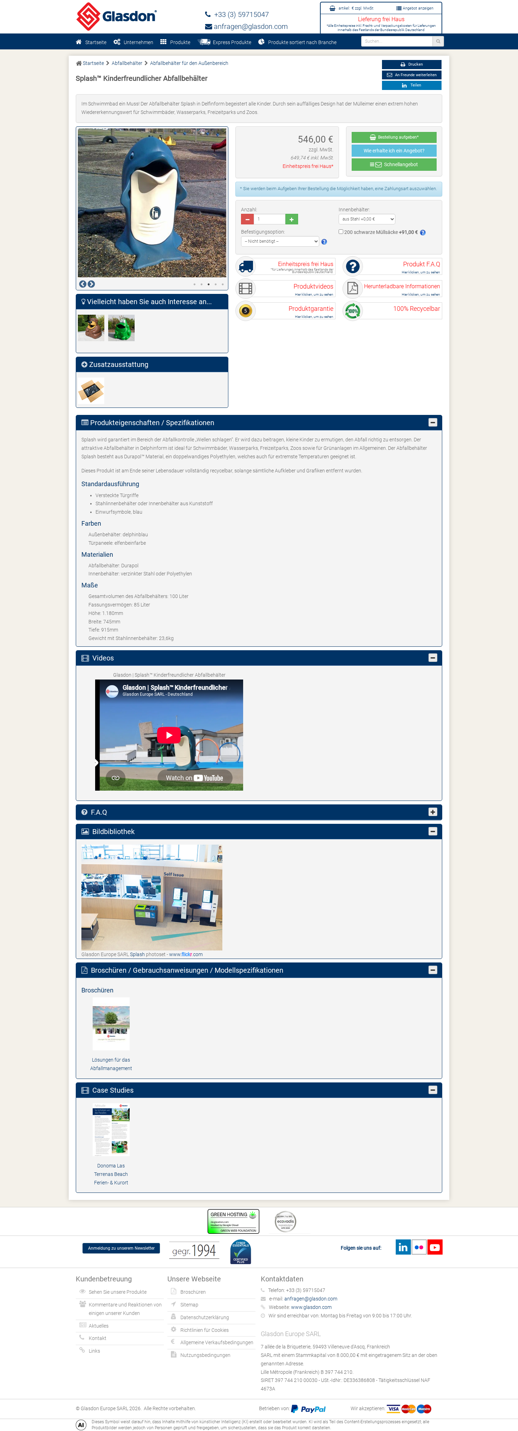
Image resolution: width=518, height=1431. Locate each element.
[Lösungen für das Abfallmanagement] (111, 1023)
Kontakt (97, 1338)
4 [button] (215, 284)
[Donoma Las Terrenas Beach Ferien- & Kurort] (111, 1129)
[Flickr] (419, 1247)
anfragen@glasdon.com (250, 26)
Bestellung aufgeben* (397, 137)
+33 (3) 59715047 (240, 14)
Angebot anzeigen (417, 8)
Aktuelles (99, 1326)
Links (94, 1351)
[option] (152, 202)
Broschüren (193, 1292)
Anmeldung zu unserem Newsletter (121, 1248)
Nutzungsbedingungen (205, 1355)
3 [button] (208, 284)
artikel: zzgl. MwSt (356, 8)
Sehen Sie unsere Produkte (118, 1292)
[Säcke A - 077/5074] (93, 391)
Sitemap (189, 1305)
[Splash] (151, 897)
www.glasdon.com (311, 1307)
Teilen (414, 85)
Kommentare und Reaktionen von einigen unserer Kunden (125, 1309)
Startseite (95, 42)
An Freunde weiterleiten (415, 75)
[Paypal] (308, 1408)
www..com (186, 954)
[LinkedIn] (403, 1247)
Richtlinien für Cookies (204, 1330)
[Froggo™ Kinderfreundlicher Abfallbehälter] (123, 328)
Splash (138, 954)
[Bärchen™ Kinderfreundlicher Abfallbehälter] (93, 328)
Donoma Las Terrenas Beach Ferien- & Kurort (111, 1174)
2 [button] (201, 284)
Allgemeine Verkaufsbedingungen (216, 1342)
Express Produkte (231, 42)
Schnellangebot (400, 164)
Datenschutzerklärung (204, 1317)
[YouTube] (434, 1247)
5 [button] (222, 284)
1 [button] (194, 284)
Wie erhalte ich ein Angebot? (394, 150)
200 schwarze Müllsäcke (380, 232)
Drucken (415, 64)
